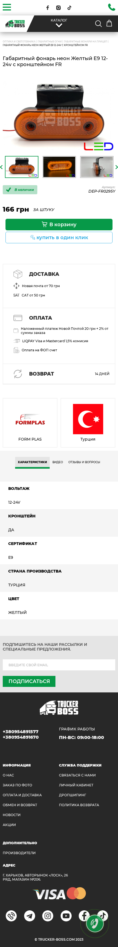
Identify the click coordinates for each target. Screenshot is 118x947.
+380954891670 (21, 737)
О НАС (8, 775)
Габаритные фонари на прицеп (85, 41)
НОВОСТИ (12, 815)
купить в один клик (62, 237)
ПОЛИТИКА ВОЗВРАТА (79, 805)
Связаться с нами (77, 775)
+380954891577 (20, 731)
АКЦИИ (9, 825)
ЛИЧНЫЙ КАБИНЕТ (76, 785)
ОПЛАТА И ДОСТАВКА (22, 795)
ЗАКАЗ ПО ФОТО (17, 785)
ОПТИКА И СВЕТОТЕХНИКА (19, 41)
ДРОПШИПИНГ (72, 795)
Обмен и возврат (20, 805)
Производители (19, 853)
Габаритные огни (50, 41)
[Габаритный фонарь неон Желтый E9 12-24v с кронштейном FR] (59, 116)
